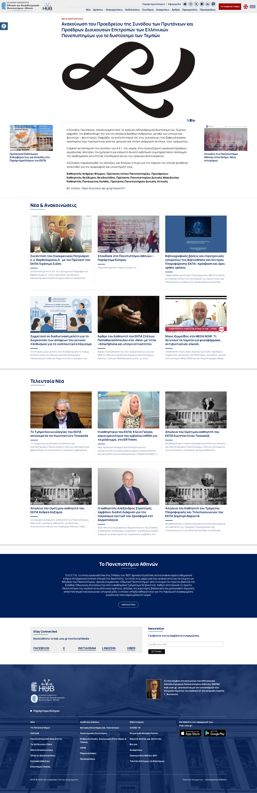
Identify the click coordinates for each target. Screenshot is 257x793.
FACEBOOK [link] (41, 648)
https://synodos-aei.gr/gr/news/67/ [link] (103, 188)
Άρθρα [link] (176, 9)
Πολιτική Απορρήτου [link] (193, 779)
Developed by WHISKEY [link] (216, 779)
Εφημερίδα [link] (174, 4)
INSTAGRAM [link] (87, 648)
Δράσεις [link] (98, 9)
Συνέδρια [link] (147, 9)
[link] (4, 26)
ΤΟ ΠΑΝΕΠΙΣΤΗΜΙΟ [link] (230, 6)
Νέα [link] (88, 9)
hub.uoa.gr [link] (185, 725)
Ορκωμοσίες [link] (189, 9)
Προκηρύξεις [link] (208, 9)
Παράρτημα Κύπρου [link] (153, 4)
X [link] (64, 648)
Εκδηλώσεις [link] (132, 9)
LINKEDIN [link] (109, 648)
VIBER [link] (131, 648)
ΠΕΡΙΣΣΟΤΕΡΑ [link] (128, 604)
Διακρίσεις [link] (162, 9)
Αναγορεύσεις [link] (114, 9)
